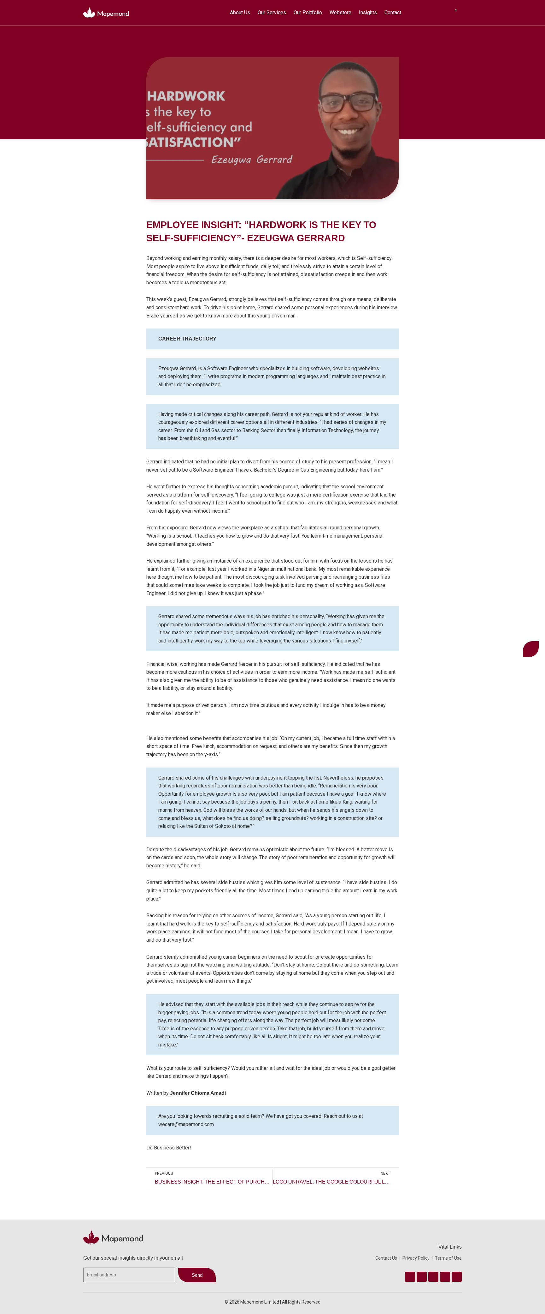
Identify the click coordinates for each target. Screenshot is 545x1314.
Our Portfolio (308, 12)
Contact (392, 12)
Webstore (340, 12)
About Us (240, 12)
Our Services (272, 12)
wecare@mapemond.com (186, 1124)
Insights (368, 12)
